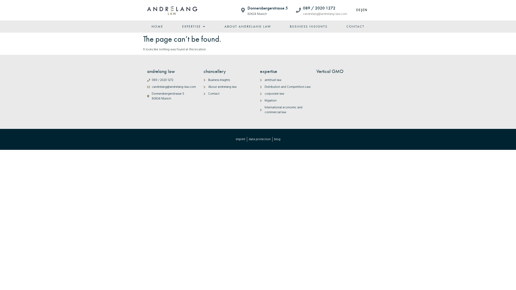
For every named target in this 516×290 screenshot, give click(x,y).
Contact (355, 26)
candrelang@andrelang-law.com (325, 14)
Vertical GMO (329, 71)
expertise (191, 26)
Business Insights (309, 26)
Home (157, 26)
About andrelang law (248, 26)
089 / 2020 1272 (319, 8)
